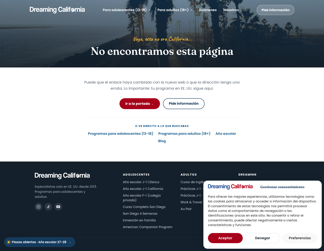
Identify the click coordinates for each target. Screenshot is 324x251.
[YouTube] (58, 206)
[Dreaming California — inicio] (57, 10)
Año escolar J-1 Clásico (141, 182)
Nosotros (231, 10)
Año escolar (226, 133)
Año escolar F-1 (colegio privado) (142, 197)
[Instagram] (38, 206)
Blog (162, 141)
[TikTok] (48, 206)
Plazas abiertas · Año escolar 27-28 (41, 242)
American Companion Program (147, 227)
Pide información (275, 10)
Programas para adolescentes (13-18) (120, 133)
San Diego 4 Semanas (140, 213)
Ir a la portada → (139, 103)
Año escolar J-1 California (143, 189)
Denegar (262, 238)
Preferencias (300, 238)
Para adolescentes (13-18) (125, 10)
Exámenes (208, 10)
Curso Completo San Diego (144, 207)
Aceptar (225, 238)
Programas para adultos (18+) (184, 133)
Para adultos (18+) (173, 10)
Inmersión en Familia (139, 220)
